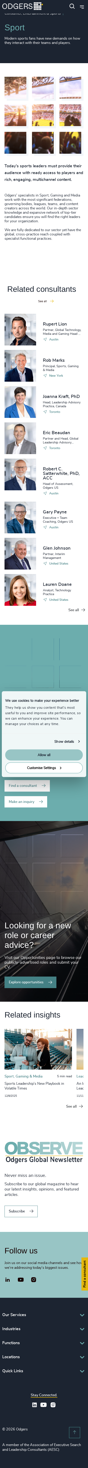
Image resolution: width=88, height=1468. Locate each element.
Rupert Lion (55, 324)
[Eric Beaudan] (20, 438)
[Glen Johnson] (20, 554)
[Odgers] (22, 6)
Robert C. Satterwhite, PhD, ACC (61, 473)
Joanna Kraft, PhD (61, 396)
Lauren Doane (57, 584)
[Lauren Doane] (20, 590)
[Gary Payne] (20, 517)
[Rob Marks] (20, 366)
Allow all (44, 755)
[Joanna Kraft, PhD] (20, 402)
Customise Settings (41, 767)
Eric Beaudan (56, 433)
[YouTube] (21, 1280)
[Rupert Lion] (20, 329)
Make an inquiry (21, 802)
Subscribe (17, 1211)
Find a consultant (23, 786)
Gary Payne (55, 512)
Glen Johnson (57, 548)
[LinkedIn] (8, 1280)
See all (73, 610)
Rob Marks (54, 360)
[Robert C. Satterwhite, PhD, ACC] (20, 474)
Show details (64, 741)
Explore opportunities (26, 982)
